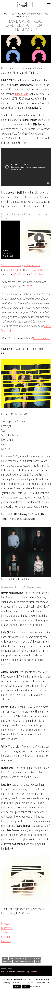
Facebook (5, 923)
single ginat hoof (26, 962)
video (18, 16)
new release (7, 962)
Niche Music (14, 269)
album (5, 958)
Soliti (45, 13)
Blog (24, 13)
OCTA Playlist (19, 274)
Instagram (6, 936)
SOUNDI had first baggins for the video (20, 265)
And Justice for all (12, 13)
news (16, 962)
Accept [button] (17, 986)
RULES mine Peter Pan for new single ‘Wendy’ (19, 970)
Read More (35, 986)
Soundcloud (6, 928)
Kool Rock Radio (41, 269)
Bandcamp (6, 941)
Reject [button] (26, 986)
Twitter (4, 932)
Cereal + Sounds (41, 338)
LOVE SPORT (31, 13)
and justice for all (17, 958)
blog (28, 958)
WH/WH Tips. (37, 274)
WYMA (29, 286)
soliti (38, 962)
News (39, 13)
